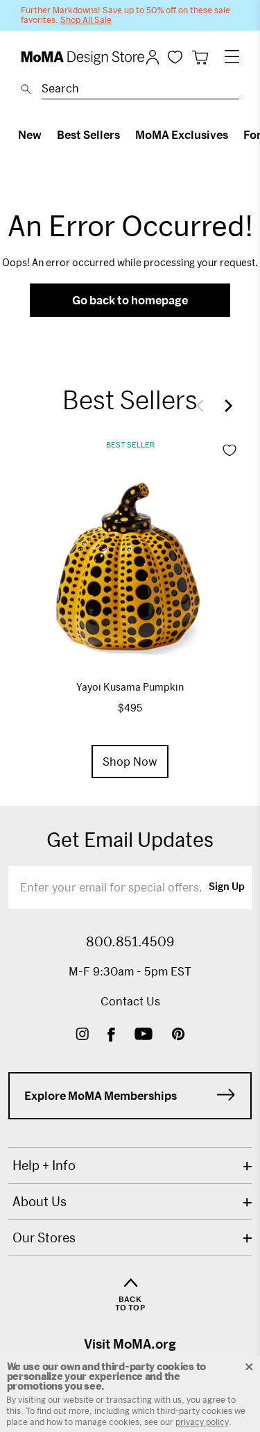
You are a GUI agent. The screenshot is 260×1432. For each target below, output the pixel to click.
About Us (39, 1201)
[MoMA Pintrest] (178, 1035)
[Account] (152, 57)
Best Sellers (88, 134)
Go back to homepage (130, 299)
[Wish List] (175, 57)
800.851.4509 (130, 941)
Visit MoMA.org (130, 1343)
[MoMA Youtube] (143, 1035)
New (30, 134)
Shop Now (130, 761)
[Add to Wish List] (229, 450)
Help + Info (44, 1165)
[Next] (225, 405)
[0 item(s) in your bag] (200, 57)
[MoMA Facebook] (111, 1035)
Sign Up (227, 887)
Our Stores (44, 1237)
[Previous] (203, 405)
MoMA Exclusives (181, 134)
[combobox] (140, 90)
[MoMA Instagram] (82, 1035)
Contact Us (130, 1000)
